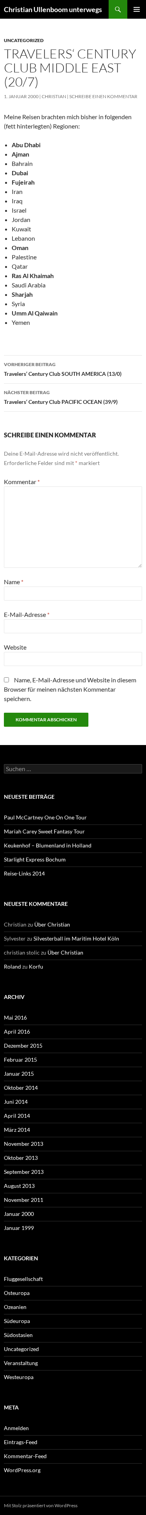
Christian (54, 96)
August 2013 (19, 1185)
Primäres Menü (136, 9)
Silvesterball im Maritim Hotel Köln (76, 938)
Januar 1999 (19, 1227)
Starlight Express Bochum (35, 859)
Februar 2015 (20, 1059)
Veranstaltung (21, 1363)
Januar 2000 (19, 1213)
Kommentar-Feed (25, 1456)
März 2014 (17, 1129)
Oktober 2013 (21, 1157)
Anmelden (16, 1428)
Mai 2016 (15, 1017)
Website (15, 647)
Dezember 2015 (23, 1045)
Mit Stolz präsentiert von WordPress (40, 1505)
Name (13, 581)
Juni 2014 (16, 1101)
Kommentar (22, 481)
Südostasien (18, 1335)
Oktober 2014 (21, 1087)
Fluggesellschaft (23, 1278)
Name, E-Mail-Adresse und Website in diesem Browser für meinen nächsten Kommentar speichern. (70, 689)
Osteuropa (17, 1293)
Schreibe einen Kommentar (103, 96)
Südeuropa (17, 1321)
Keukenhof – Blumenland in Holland (47, 845)
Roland (12, 966)
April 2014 (17, 1115)
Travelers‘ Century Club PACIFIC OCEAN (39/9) (61, 397)
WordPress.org (22, 1470)
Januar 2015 (19, 1073)
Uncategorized (24, 40)
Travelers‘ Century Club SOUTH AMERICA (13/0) (62, 369)
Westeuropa (18, 1377)
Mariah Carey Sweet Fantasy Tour (44, 831)
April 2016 (17, 1031)
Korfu (36, 966)
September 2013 (24, 1171)
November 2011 (23, 1199)
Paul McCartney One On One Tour (45, 817)
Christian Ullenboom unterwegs (53, 9)
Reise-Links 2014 (24, 873)
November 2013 (23, 1143)
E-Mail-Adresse (26, 614)
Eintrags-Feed (20, 1442)
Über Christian (52, 924)
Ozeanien (15, 1307)
